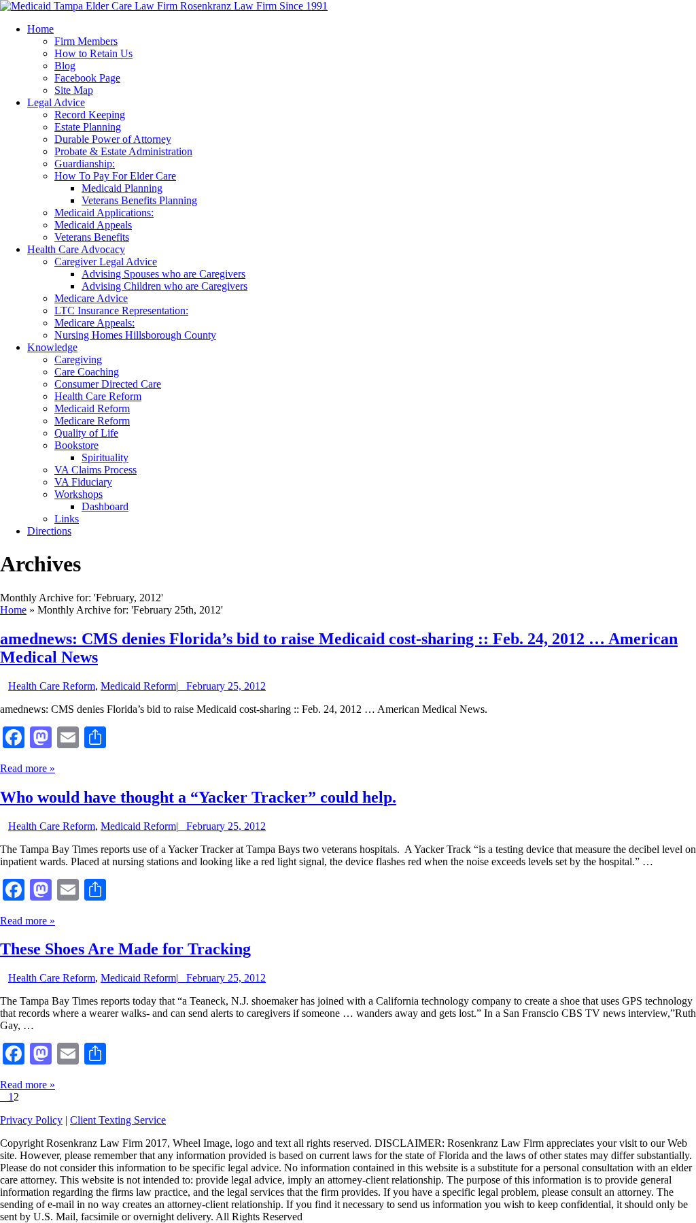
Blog (64, 65)
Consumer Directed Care (107, 384)
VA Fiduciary (83, 482)
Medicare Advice (91, 298)
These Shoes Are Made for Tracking (125, 949)
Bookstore (76, 445)
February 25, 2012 (226, 686)
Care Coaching (86, 372)
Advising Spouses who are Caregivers (163, 274)
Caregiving (78, 359)
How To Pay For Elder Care (115, 176)
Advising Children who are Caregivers (164, 286)
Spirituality (105, 457)
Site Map (73, 90)
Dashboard (105, 506)
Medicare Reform (92, 420)
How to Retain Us (93, 53)
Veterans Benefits (91, 237)
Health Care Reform (97, 396)
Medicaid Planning (122, 188)
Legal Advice (56, 102)
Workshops (78, 494)
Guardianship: (84, 163)
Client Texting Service (118, 1120)
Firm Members (86, 41)
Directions (49, 531)
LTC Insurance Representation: (121, 310)
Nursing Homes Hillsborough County (135, 335)
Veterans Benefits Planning (139, 200)
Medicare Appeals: (94, 323)
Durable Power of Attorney (112, 139)
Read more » (27, 768)
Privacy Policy (31, 1120)
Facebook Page (87, 78)
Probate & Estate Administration (123, 151)
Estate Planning (87, 127)
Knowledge (52, 347)
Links (66, 518)
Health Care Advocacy (76, 249)
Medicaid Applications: (104, 212)
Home (40, 29)
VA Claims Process (95, 469)
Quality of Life (86, 433)
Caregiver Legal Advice (105, 261)
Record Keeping (89, 114)
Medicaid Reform (92, 408)
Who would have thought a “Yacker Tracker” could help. (198, 797)
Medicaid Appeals (93, 225)
